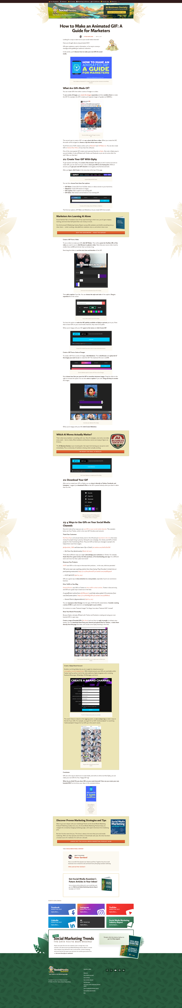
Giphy (101, 151)
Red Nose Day (67, 538)
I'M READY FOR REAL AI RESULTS (90, 451)
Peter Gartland (81, 857)
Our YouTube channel (88, 980)
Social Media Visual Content (74, 848)
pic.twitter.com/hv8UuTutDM (101, 547)
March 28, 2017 (87, 551)
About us (86, 973)
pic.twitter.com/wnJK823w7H (103, 571)
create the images (86, 95)
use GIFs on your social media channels (95, 529)
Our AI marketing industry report (91, 988)
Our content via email (89, 975)
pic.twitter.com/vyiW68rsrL (102, 595)
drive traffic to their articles (94, 587)
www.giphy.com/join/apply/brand (74, 671)
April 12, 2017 (89, 599)
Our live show (87, 982)
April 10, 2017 (78, 575)
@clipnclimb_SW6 (68, 547)
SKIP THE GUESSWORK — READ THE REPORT (91, 232)
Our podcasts (87, 977)
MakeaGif (93, 146)
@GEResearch (84, 593)
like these (85, 620)
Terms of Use (61, 981)
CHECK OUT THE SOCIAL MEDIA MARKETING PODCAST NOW (91, 841)
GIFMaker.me (102, 146)
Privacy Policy (67, 981)
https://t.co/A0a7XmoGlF (86, 571)
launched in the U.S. (104, 538)
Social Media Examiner (64, 10)
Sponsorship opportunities (89, 990)
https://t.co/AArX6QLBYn (85, 595)
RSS (84, 993)
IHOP (64, 565)
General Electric (67, 587)
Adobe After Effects (73, 148)
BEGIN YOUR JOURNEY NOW (116, 12)
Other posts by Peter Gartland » (77, 867)
